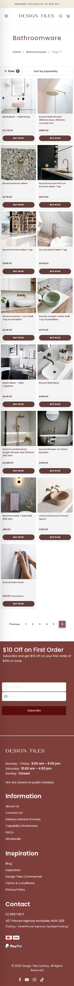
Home (17, 52)
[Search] (60, 16)
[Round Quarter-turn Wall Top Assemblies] (18, 295)
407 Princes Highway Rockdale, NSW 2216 (35, 921)
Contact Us (14, 813)
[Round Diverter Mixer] (18, 162)
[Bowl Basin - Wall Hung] (18, 96)
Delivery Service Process (23, 819)
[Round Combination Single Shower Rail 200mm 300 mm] (18, 428)
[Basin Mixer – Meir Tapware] (18, 362)
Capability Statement (22, 826)
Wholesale (13, 839)
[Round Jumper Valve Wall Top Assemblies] (55, 295)
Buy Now (18, 138)
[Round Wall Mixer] (55, 362)
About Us (12, 806)
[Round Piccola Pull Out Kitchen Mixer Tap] (55, 162)
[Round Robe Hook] (18, 561)
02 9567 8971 (15, 914)
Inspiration (13, 870)
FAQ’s (9, 832)
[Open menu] (6, 16)
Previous (14, 624)
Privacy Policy (15, 889)
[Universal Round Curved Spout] (55, 495)
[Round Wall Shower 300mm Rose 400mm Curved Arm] (55, 96)
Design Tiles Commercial (24, 876)
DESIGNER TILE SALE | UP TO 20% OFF (37, 4)
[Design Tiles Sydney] (37, 16)
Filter (13, 71)
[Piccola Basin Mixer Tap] (55, 228)
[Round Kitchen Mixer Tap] (18, 228)
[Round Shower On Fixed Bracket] (55, 428)
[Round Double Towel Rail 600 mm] (18, 495)
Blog (9, 863)
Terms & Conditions (20, 883)
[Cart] (68, 16)
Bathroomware (36, 52)
